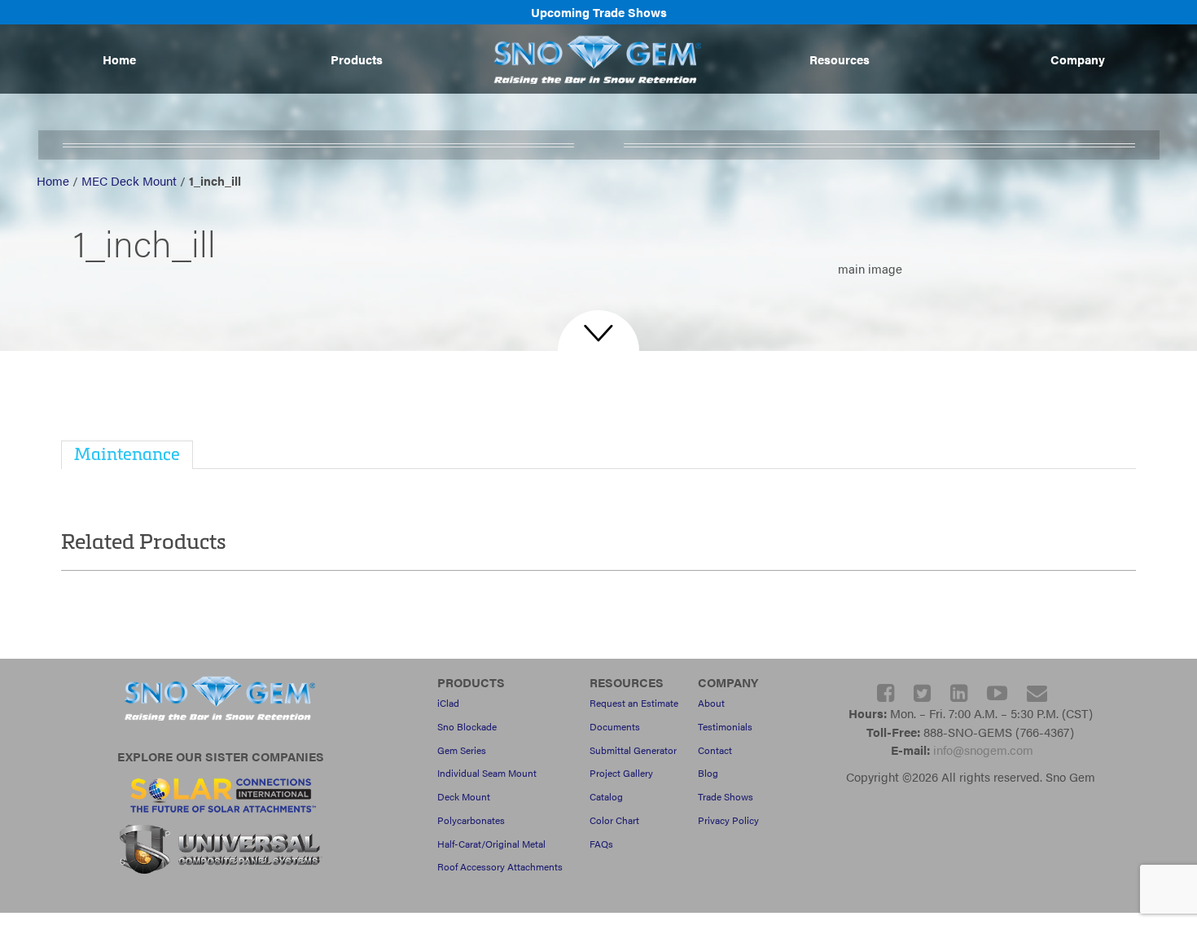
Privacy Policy (728, 820)
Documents (615, 726)
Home (119, 59)
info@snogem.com (983, 749)
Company (1077, 59)
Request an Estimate (634, 702)
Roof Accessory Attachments (500, 866)
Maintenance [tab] (127, 453)
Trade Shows (725, 796)
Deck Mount (463, 796)
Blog (708, 772)
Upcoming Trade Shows (599, 11)
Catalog (606, 796)
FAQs (601, 843)
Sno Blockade (467, 726)
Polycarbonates (471, 820)
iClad (448, 702)
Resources (839, 59)
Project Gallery (621, 772)
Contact (715, 750)
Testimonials (725, 726)
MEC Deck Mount (129, 180)
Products (357, 59)
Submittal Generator (633, 750)
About (711, 702)
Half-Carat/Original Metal (491, 843)
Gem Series (461, 750)
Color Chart (614, 820)
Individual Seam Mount (487, 772)
